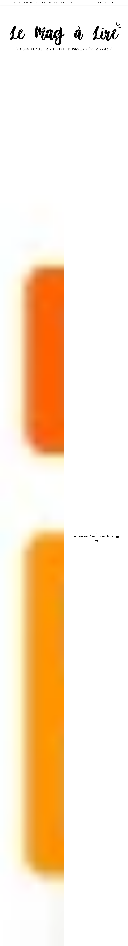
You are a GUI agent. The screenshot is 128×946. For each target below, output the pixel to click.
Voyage (62, 2)
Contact (72, 2)
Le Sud (42, 2)
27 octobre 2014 (96, 546)
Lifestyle (52, 2)
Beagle (96, 533)
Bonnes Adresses (30, 2)
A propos (17, 2)
